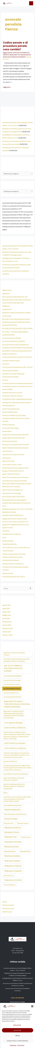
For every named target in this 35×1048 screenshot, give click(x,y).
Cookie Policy (13, 1045)
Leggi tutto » (7, 87)
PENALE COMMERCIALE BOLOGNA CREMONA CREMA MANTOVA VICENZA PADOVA (15, 418)
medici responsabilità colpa (11, 409)
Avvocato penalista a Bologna (11, 338)
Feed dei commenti (8, 908)
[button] (32, 1006)
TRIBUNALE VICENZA (13, 880)
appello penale (6, 309)
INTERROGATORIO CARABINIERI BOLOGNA (17, 399)
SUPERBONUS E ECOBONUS (11, 534)
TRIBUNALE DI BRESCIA (12, 828)
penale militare (7, 431)
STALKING (5, 531)
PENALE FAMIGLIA (8, 425)
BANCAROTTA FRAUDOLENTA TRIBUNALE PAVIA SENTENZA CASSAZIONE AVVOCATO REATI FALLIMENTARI (14, 714)
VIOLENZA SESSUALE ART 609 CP (13, 576)
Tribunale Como (8, 823)
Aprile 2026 (6, 618)
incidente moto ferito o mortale (12, 392)
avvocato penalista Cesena (12, 684)
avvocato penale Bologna (12, 676)
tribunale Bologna (8, 541)
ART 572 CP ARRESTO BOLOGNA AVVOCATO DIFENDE (13, 668)
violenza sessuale (7, 573)
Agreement (5, 293)
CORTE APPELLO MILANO (14, 743)
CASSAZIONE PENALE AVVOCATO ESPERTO (17, 357)
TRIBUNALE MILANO (12, 842)
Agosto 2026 (6, 605)
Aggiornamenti (8, 52)
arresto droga (6, 316)
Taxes (4, 537)
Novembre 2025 (7, 628)
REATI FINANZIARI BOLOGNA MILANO (15, 448)
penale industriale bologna (10, 428)
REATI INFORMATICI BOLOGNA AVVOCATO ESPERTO (14, 779)
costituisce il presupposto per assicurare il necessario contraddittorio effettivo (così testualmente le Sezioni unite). (17, 755)
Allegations (6, 306)
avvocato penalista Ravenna (12, 697)
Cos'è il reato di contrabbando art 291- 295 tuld (17, 367)
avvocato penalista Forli (11, 693)
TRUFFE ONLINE (7, 551)
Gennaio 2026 (6, 625)
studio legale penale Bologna (13, 805)
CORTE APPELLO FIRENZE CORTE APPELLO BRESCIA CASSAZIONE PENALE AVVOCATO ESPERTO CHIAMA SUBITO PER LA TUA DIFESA (17, 735)
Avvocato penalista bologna (12, 680)
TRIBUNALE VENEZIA (13, 871)
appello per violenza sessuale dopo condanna (16, 312)
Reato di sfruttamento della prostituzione (15, 477)
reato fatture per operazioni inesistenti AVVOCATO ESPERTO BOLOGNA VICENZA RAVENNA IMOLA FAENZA (16, 483)
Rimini (5, 793)
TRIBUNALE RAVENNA (12, 856)
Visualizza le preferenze (17, 1041)
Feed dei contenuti (8, 905)
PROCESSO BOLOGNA (9, 441)
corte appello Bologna (13, 722)
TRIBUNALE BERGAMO (12, 810)
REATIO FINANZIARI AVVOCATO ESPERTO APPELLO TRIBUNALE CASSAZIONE (14, 786)
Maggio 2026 (6, 615)
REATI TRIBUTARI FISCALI (11, 474)
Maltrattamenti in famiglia (17, 1002)
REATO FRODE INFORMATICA (12, 490)
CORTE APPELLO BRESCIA (15, 728)
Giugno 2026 (6, 612)
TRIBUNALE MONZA (11, 847)
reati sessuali (6, 458)
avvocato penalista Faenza (12, 688)
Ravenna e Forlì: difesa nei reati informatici (15, 444)
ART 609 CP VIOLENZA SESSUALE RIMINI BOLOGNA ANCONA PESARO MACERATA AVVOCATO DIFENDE (16, 322)
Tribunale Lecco (25, 837)
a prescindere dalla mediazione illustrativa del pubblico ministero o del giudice (16, 660)
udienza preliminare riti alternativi (13, 564)
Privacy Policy (20, 1045)
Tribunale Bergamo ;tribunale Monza (15, 814)
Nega (17, 1035)
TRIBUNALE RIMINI (12, 861)
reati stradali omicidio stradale (12, 464)
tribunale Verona (9, 875)
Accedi (4, 902)
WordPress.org (7, 912)
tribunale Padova (10, 851)
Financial (5, 380)
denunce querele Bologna (10, 370)
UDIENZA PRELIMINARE (10, 560)
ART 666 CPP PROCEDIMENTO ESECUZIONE (17, 328)
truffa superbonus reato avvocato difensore (16, 547)
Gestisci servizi (17, 1025)
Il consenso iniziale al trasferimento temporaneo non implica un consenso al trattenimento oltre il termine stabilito (17, 386)
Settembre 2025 (7, 635)
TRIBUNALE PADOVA (9, 544)
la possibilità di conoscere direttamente (16, 774)
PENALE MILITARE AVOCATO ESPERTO (15, 435)
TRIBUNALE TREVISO (13, 866)
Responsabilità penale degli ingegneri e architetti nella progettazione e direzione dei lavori (16, 503)
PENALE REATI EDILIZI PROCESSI (13, 438)
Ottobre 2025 (6, 632)
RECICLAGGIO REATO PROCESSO (13, 496)
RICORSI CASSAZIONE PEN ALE (12, 515)
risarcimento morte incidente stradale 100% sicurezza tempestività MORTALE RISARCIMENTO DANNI (17, 799)
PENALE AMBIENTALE (9, 412)
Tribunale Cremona (22, 823)
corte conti (5, 364)
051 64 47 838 (19, 953)
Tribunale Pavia (24, 851)
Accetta (17, 1030)
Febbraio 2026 (7, 622)
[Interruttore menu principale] (31, 3)
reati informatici (7, 451)
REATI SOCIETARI (8, 461)
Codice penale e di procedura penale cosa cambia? (15, 46)
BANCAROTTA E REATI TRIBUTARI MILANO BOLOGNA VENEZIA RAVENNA (17, 704)
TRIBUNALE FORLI (10, 837)
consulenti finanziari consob (11, 360)
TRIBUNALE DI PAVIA (11, 832)
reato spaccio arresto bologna (11, 493)
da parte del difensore (10, 761)
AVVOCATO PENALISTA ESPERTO (13, 341)
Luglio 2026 (6, 608)
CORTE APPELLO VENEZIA (15, 748)
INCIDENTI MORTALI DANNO (12, 396)
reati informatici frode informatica (13, 454)
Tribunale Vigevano (10, 885)
